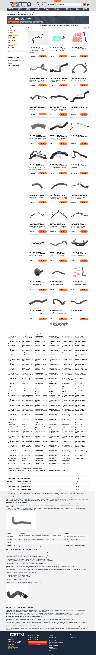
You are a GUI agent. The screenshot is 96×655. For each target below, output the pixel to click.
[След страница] (66, 323)
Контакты (83, 0)
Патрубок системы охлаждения (18, 478)
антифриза (13, 575)
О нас (50, 650)
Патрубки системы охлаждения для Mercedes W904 (27, 416)
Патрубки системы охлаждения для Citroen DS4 (40, 364)
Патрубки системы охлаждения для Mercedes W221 (68, 411)
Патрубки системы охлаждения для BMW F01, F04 (67, 345)
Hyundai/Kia (12, 35)
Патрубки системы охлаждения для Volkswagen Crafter (39, 457)
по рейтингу (38, 27)
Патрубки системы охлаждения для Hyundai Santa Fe (54, 385)
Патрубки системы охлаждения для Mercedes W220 (54, 411)
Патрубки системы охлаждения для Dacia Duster (13, 369)
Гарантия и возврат (75, 0)
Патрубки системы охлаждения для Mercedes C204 (41, 395)
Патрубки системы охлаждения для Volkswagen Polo (12, 462)
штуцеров (26, 575)
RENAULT (12, 40)
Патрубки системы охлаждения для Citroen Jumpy (67, 364)
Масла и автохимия (85, 9)
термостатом (33, 493)
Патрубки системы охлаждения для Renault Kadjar (67, 431)
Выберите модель (25, 22)
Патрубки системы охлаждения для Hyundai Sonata (67, 385)
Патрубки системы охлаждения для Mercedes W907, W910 (54, 416)
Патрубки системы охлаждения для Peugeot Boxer (54, 426)
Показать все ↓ (11, 47)
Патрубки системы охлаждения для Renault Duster (27, 431)
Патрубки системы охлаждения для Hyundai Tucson (80, 385)
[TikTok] (11, 644)
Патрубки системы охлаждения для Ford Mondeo (26, 380)
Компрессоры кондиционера (14, 66)
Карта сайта (51, 651)
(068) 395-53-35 (40, 4)
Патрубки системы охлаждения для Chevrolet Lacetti (27, 359)
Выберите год (37, 22)
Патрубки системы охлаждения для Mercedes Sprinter (81, 400)
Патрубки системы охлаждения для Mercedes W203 (68, 405)
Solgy (10, 42)
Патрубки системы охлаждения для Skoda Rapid (40, 446)
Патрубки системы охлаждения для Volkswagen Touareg (39, 462)
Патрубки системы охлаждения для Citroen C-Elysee (54, 359)
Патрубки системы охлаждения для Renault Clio (13, 431)
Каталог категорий (53, 648)
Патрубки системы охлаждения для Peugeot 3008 (67, 421)
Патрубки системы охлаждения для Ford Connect (53, 375)
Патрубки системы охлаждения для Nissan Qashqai (13, 421)
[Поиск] (84, 4)
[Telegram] (13, 644)
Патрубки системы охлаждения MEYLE (57, 470)
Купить (42, 56)
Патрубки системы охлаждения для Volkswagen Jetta (66, 457)
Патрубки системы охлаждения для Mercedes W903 (14, 416)
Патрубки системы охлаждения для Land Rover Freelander (68, 390)
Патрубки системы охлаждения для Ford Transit (53, 380)
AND (10, 28)
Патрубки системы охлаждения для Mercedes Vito (14, 405)
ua (7, 0)
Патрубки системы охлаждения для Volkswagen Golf (53, 457)
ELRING (10, 32)
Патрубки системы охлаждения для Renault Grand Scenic (54, 431)
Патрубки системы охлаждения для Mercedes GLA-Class (54, 395)
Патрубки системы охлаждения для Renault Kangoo (80, 431)
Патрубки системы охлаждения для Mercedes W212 (41, 411)
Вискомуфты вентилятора (13, 61)
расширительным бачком (42, 493)
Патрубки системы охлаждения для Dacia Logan (26, 369)
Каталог (51, 647)
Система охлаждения (37, 9)
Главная (8, 12)
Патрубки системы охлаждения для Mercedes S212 (68, 400)
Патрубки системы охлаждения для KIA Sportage (39, 390)
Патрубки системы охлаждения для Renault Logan (40, 436)
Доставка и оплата (66, 0)
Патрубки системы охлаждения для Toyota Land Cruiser (40, 452)
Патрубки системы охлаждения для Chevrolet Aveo (81, 354)
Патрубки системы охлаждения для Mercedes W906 (41, 416)
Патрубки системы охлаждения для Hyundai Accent (80, 380)
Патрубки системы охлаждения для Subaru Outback (13, 452)
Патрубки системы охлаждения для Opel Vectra (39, 421)
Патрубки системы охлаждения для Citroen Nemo (80, 364)
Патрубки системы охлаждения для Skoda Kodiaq (13, 446)
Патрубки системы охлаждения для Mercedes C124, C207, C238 (27, 395)
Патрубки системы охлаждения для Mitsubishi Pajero (68, 416)
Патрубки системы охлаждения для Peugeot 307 (80, 421)
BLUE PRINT (11, 30)
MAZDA (12, 37)
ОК (22, 54)
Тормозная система (28, 9)
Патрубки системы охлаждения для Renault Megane (67, 436)
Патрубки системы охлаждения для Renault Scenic (80, 436)
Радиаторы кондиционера (13, 65)
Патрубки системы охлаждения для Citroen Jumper (54, 364)
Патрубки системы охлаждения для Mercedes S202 (81, 395)
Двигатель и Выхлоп (47, 9)
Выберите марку (13, 22)
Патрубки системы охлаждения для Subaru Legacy (80, 446)
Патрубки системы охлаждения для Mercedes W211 (27, 411)
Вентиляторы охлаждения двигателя (16, 60)
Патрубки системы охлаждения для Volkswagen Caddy (12, 457)
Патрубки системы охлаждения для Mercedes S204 (27, 400)
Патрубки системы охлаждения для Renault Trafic (13, 441)
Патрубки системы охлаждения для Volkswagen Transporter (67, 462)
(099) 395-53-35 (40, 6)
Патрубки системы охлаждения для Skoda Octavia (27, 446)
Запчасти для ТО (10, 9)
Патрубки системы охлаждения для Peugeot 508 (40, 426)
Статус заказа (57, 1)
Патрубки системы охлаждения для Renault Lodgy (27, 436)
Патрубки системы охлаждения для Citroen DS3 (27, 364)
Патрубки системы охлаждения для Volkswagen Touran (53, 462)
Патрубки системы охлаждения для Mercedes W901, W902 (81, 411)
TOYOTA (12, 44)
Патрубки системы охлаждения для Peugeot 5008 (27, 426)
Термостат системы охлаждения (19, 481)
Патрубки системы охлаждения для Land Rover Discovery (55, 390)
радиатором (12, 493)
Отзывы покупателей (53, 645)
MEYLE (10, 39)
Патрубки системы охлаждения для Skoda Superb (54, 446)
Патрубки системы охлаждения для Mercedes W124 (27, 405)
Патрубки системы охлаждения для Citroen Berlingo (40, 359)
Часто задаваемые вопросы (55, 643)
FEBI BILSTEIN (12, 33)
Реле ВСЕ (10, 63)
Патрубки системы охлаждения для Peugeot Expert (67, 426)
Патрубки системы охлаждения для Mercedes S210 (41, 400)
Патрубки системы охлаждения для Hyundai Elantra (13, 385)
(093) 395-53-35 (40, 2)
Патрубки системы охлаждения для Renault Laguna (13, 436)
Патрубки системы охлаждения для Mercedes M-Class (68, 395)
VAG (11, 45)
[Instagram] (9, 644)
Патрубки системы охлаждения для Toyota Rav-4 (54, 452)
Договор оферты (52, 640)
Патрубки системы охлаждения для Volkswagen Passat (79, 457)
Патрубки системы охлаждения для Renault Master (54, 436)
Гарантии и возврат (53, 638)
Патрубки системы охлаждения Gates (36, 470)
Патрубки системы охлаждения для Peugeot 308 (13, 426)
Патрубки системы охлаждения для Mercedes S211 (54, 400)
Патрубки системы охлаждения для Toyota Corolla (27, 452)
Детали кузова (77, 9)
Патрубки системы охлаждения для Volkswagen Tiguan (26, 462)
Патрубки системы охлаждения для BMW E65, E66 (27, 345)
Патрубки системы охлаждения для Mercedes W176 (54, 405)
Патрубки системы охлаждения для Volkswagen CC (26, 457)
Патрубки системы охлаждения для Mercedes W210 (14, 411)
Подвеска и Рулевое (19, 9)
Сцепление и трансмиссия (57, 9)
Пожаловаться (37, 644)
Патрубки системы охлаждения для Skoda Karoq (80, 441)
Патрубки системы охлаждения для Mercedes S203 (14, 400)
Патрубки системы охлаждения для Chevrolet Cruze (14, 359)
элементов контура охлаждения (20, 550)
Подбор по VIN (51, 4)
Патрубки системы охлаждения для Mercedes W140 (41, 405)
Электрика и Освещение (68, 9)
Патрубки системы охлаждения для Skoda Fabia (67, 441)
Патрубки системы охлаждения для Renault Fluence (40, 431)
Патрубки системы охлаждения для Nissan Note (80, 416)
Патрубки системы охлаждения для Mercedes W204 (81, 405)
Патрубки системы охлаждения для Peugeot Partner (80, 426)
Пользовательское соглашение (56, 642)
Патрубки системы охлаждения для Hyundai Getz (27, 385)
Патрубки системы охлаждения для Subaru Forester (67, 446)
